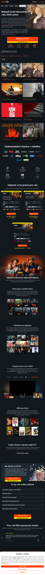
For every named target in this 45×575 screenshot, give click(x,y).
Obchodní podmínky (25, 550)
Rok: (26, 56)
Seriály (11, 6)
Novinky (12, 550)
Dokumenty (22, 6)
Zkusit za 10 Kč (13, 478)
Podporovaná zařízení (36, 550)
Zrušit (3, 59)
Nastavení (22, 572)
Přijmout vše (22, 566)
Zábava (28, 6)
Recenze (17, 550)
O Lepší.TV (6, 550)
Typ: (4, 56)
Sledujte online (4, 24)
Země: (15, 56)
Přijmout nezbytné (22, 569)
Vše (2, 6)
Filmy (6, 6)
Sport (34, 6)
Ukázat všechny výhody (22, 453)
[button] (1, 537)
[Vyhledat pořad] (16, 51)
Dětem (16, 6)
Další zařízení (35, 377)
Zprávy (38, 6)
